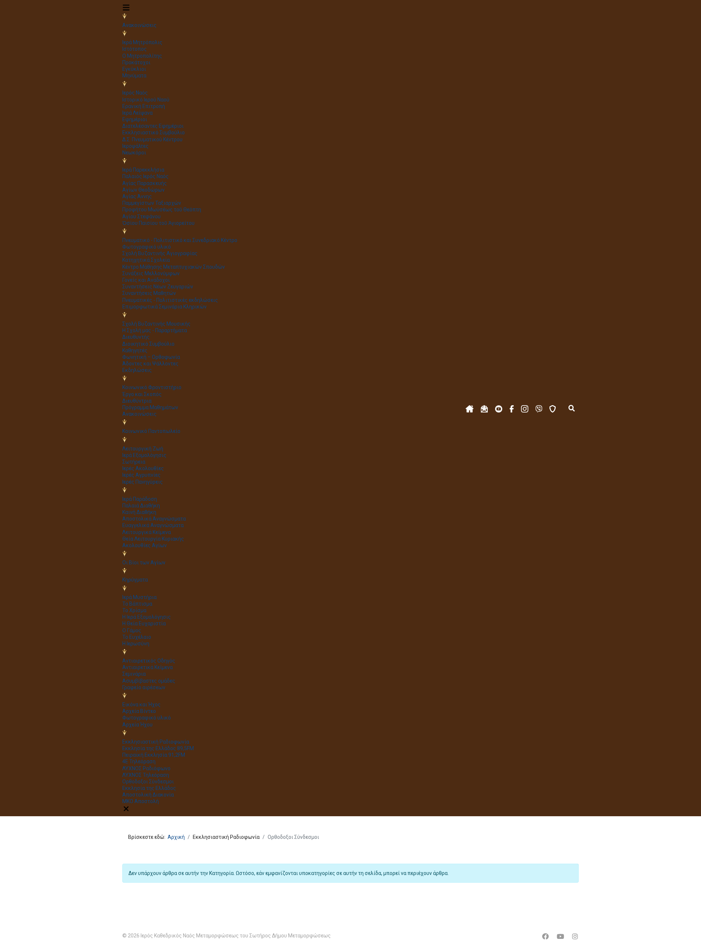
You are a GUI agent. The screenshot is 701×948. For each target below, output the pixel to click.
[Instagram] (575, 936)
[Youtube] (560, 936)
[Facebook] (545, 936)
